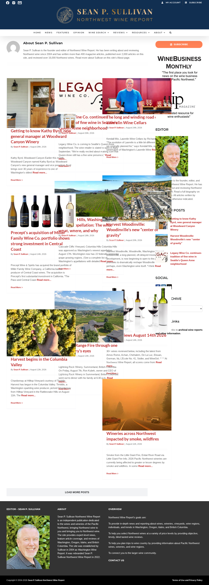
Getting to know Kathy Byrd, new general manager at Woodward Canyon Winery (41, 136)
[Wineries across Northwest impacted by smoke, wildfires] (136, 405)
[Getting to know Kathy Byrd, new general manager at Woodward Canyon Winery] (41, 103)
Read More (16, 180)
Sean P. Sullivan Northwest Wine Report (46, 580)
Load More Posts (77, 492)
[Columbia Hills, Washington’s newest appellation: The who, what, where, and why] (89, 199)
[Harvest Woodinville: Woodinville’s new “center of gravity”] (136, 198)
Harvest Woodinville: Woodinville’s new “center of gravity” (132, 230)
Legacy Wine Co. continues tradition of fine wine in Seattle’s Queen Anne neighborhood (88, 122)
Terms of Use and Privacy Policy (187, 580)
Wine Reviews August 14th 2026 (136, 335)
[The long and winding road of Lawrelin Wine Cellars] (136, 96)
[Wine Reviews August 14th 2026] (136, 309)
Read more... (40, 172)
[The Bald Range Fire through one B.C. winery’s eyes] (89, 317)
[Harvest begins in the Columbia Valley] (41, 332)
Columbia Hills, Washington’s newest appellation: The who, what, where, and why (85, 225)
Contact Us (116, 560)
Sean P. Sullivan (21, 147)
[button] (170, 32)
